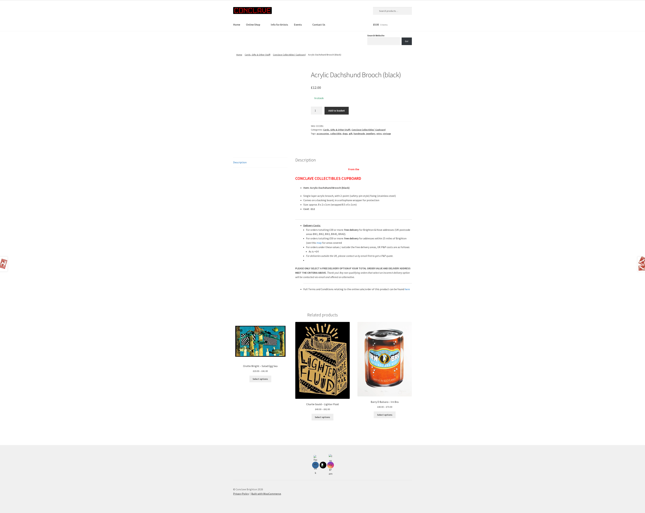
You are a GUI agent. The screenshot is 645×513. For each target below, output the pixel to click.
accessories (323, 133)
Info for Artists (279, 24)
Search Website (375, 35)
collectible (335, 133)
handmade (359, 133)
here (407, 289)
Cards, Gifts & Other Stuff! (257, 54)
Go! (406, 41)
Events (298, 24)
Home (236, 24)
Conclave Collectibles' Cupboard (289, 54)
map (319, 242)
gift (350, 133)
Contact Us (318, 24)
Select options (260, 378)
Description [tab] (240, 162)
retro (379, 133)
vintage (387, 133)
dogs (345, 133)
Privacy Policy (241, 493)
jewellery (370, 133)
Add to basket (336, 110)
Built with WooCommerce (266, 493)
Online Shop (253, 24)
